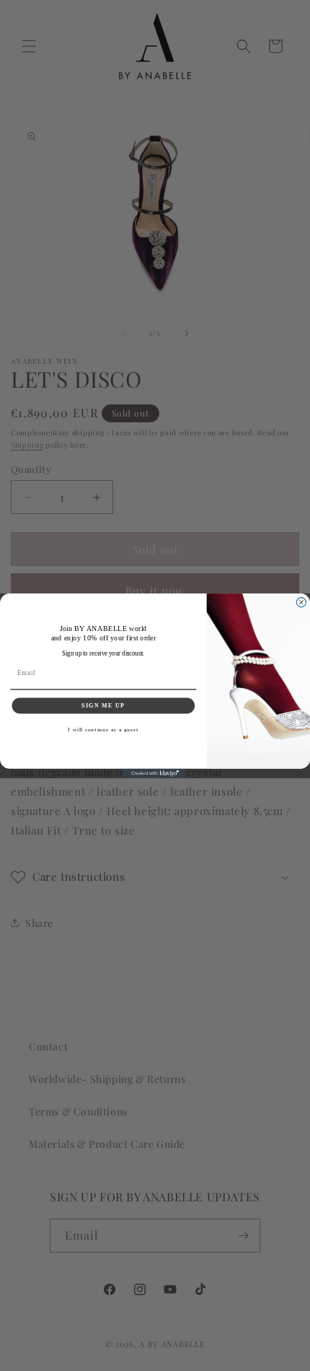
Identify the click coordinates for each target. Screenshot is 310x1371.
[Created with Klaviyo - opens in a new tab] (155, 773)
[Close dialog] (301, 601)
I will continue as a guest (103, 729)
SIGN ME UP (103, 705)
